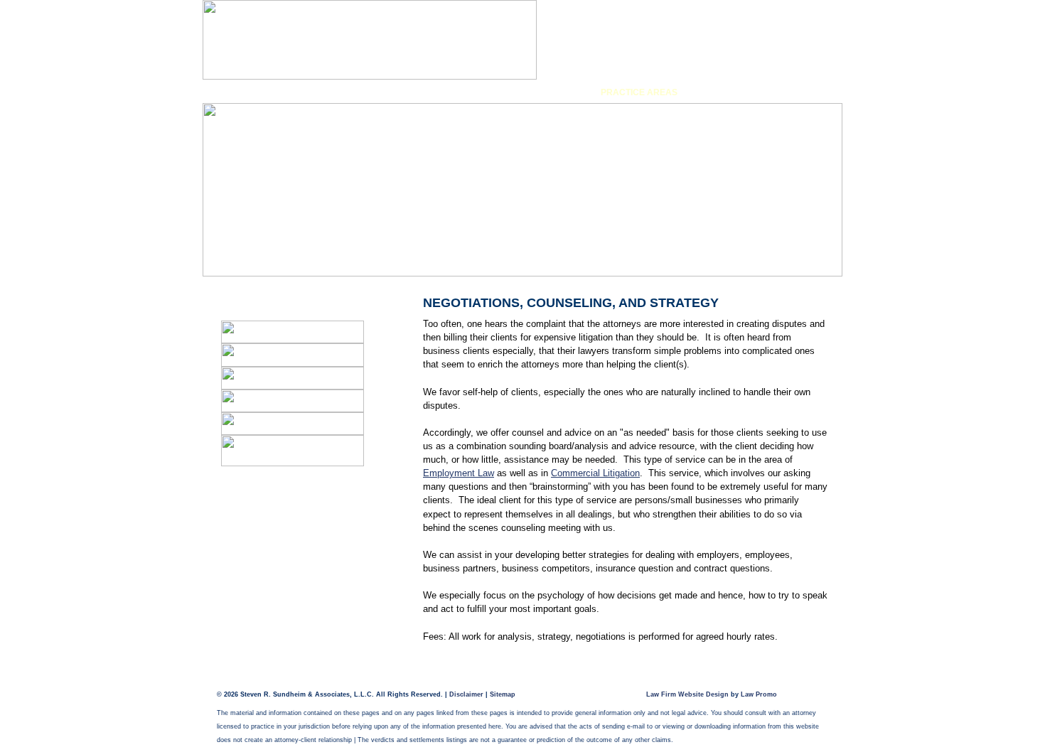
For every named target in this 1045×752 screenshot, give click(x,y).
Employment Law (458, 473)
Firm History (356, 92)
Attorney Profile (493, 92)
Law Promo (759, 694)
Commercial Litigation (595, 473)
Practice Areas (639, 92)
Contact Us (770, 92)
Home (249, 92)
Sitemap (502, 694)
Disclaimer (466, 694)
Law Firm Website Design (687, 694)
